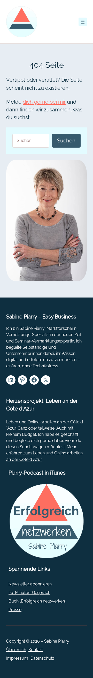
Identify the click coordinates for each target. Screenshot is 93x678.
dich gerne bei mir (44, 102)
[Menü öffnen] (83, 22)
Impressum (17, 658)
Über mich (16, 649)
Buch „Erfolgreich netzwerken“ (37, 601)
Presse (15, 609)
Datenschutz (42, 658)
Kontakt (35, 649)
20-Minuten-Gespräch (29, 592)
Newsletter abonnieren (30, 584)
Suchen (66, 141)
